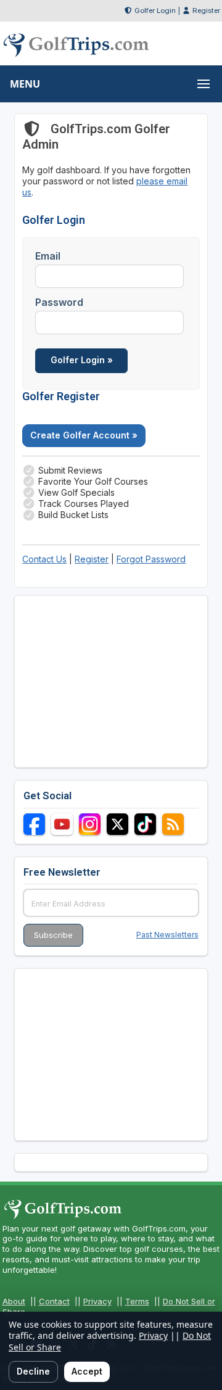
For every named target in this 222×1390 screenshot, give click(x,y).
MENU (25, 84)
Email (47, 256)
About (13, 1301)
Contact (54, 1301)
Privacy (97, 1301)
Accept (87, 1371)
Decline (33, 1371)
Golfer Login (155, 10)
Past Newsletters (167, 934)
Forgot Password (151, 559)
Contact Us (44, 559)
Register (206, 10)
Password (59, 302)
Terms (137, 1301)
